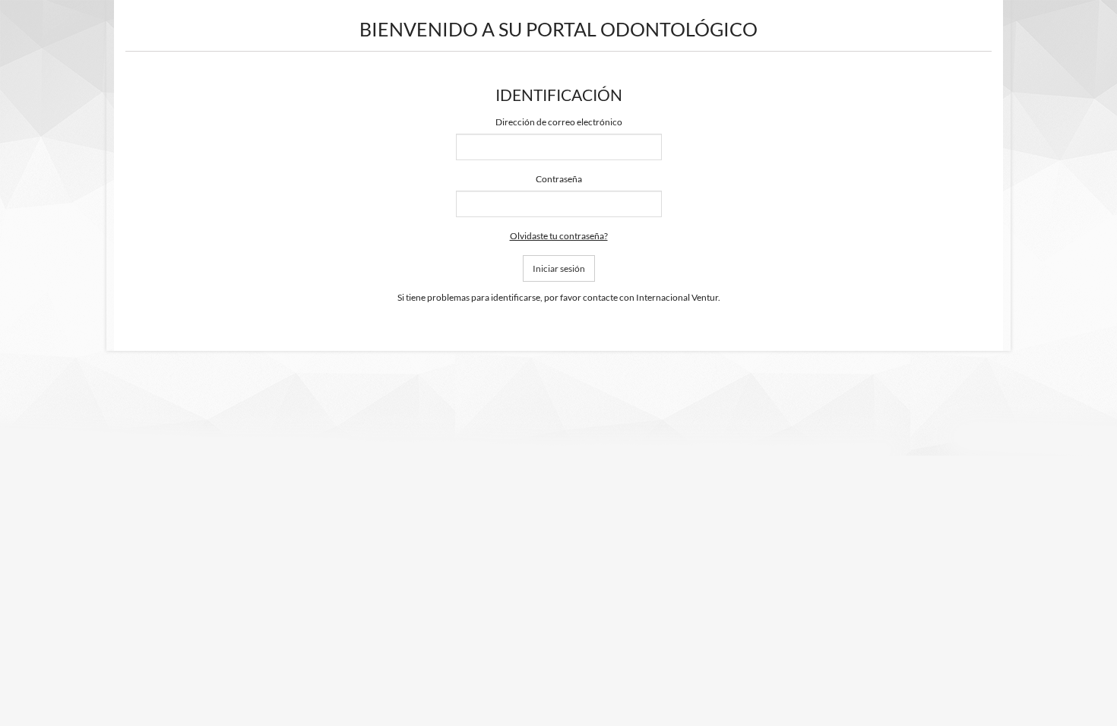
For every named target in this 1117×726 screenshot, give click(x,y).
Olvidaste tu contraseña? (559, 235)
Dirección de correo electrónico (558, 122)
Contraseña (559, 179)
